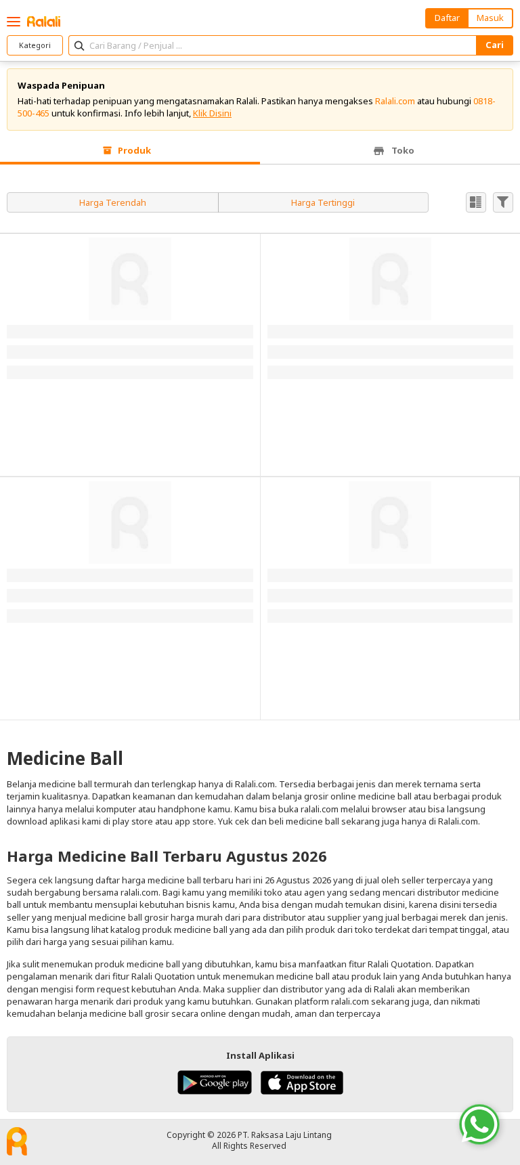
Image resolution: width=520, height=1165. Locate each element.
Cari (494, 45)
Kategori (35, 45)
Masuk (490, 18)
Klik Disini (212, 113)
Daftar (447, 18)
